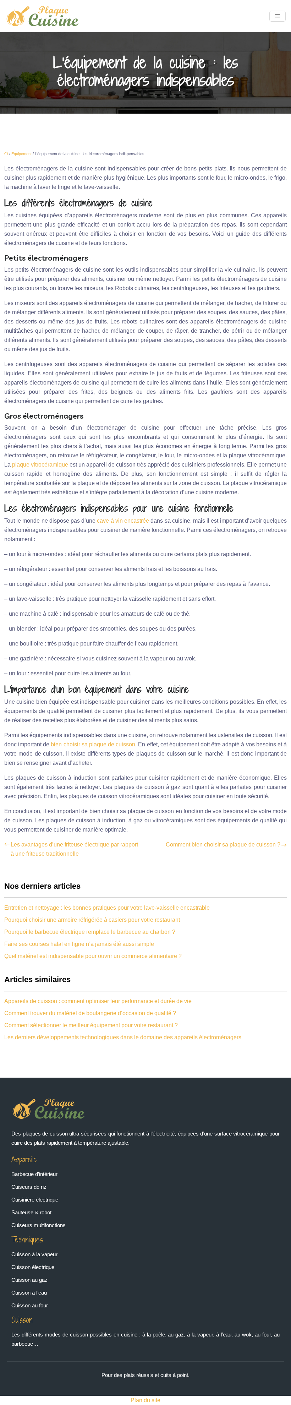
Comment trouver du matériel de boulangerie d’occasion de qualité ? (90, 1013)
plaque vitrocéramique (40, 465)
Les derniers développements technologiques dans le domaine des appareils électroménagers (122, 1037)
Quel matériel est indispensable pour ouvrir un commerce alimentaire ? (93, 956)
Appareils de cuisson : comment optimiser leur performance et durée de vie (98, 1001)
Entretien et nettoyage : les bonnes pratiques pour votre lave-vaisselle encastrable (107, 908)
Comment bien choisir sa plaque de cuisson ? (223, 845)
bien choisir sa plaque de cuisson (93, 744)
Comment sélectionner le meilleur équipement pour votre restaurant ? (91, 1025)
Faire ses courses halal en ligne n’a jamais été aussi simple (79, 944)
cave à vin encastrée (123, 521)
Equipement (21, 154)
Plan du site (145, 1400)
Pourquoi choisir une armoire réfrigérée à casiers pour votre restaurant (92, 920)
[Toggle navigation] (277, 16)
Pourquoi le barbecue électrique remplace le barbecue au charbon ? (89, 932)
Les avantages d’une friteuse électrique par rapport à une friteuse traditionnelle (74, 849)
